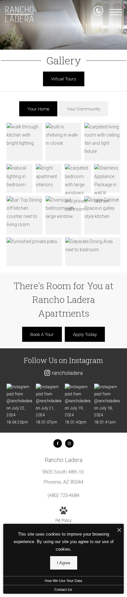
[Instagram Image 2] (49, 405)
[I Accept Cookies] (119, 530)
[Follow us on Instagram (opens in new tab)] (69, 443)
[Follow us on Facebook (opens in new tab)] (57, 443)
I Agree (63, 562)
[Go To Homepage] (19, 14)
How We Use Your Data (63, 581)
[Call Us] (98, 12)
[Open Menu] (115, 12)
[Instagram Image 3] (78, 405)
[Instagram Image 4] (107, 405)
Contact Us (63, 589)
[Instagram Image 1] (20, 405)
